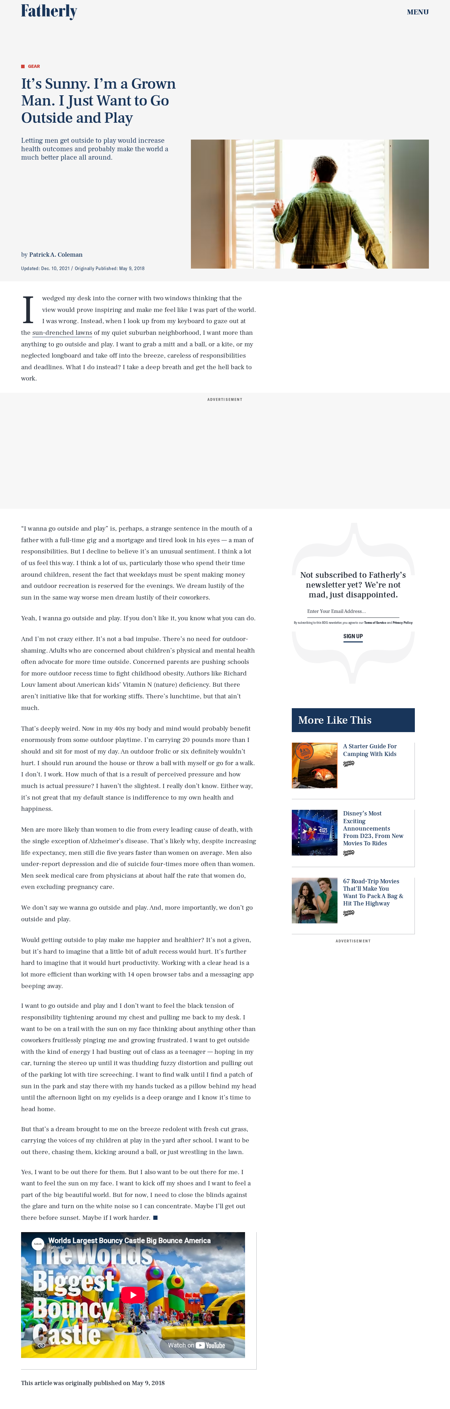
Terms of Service (375, 622)
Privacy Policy (403, 622)
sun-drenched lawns (62, 332)
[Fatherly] (49, 12)
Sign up (353, 636)
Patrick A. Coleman (56, 255)
